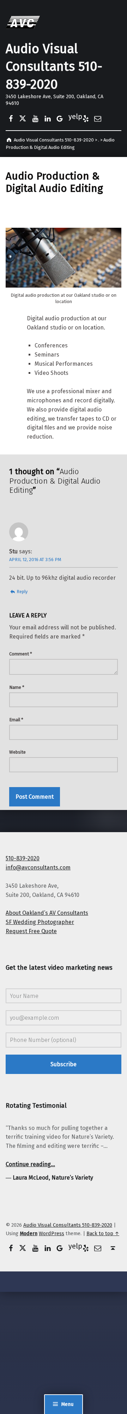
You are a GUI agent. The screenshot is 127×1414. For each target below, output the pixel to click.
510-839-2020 (23, 858)
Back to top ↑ (102, 1233)
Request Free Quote (31, 931)
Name (16, 687)
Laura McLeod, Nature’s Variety (53, 1177)
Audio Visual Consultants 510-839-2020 (54, 66)
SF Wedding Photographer (40, 922)
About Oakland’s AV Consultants (47, 913)
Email (16, 719)
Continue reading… (30, 1164)
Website (17, 752)
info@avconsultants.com (38, 867)
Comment (20, 653)
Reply (22, 591)
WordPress (51, 1233)
